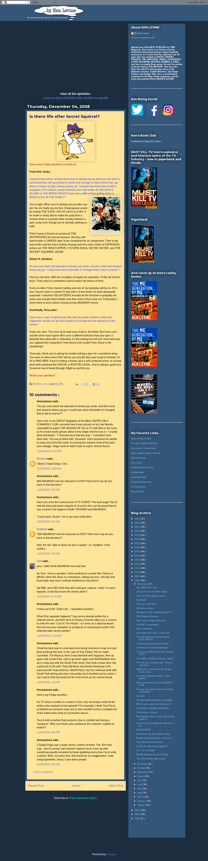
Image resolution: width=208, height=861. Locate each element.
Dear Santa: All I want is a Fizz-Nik (152, 633)
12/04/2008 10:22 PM (49, 451)
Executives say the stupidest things (153, 734)
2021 (137, 527)
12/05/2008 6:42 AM (48, 521)
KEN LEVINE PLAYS (141, 438)
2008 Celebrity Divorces (147, 616)
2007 (137, 810)
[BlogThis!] (86, 384)
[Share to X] (90, 384)
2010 (137, 572)
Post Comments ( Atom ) (83, 798)
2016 (137, 547)
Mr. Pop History (138, 487)
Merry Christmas (144, 628)
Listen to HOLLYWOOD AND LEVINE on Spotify (75, 98)
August (140, 776)
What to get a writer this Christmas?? (153, 704)
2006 (137, 814)
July (139, 780)
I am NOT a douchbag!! (147, 624)
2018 (137, 539)
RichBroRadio (137, 472)
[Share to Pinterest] (97, 384)
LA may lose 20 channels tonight (151, 591)
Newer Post (36, 785)
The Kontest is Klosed (146, 712)
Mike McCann (137, 491)
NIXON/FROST (143, 730)
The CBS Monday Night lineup (150, 758)
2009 (137, 576)
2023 (137, 518)
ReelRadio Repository (141, 482)
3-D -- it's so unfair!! (145, 750)
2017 (137, 543)
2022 (137, 523)
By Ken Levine (141, 33)
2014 (137, 555)
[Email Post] (76, 384)
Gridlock (42, 529)
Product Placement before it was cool (154, 738)
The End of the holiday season (150, 596)
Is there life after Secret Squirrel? (152, 746)
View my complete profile (143, 37)
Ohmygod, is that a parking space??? (154, 612)
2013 (137, 560)
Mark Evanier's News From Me (145, 453)
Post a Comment (43, 772)
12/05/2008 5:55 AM (48, 489)
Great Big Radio (138, 477)
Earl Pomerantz (138, 458)
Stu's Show (136, 463)
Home (76, 785)
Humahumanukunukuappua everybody (154, 700)
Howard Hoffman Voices (142, 467)
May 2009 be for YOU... (147, 587)
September (142, 772)
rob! (39, 561)
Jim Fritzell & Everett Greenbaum (152, 647)
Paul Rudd (141, 600)
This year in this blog (146, 604)
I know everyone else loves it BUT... (153, 643)
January (141, 805)
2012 (137, 564)
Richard (42, 458)
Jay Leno (140, 696)
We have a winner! (145, 608)
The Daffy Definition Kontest (149, 742)
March (140, 797)
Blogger (110, 854)
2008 (137, 580)
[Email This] (82, 384)
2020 (137, 531)
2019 (137, 535)
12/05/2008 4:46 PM (48, 732)
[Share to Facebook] (94, 384)
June (139, 784)
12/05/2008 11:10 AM (49, 596)
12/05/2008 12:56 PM (49, 635)
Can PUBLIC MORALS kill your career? (155, 658)
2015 (137, 551)
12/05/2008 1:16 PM (48, 682)
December (142, 584)
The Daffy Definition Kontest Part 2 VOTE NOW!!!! (152, 638)
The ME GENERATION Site (144, 443)
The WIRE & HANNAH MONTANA (152, 708)
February (141, 801)
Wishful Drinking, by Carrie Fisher (152, 754)
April (139, 792)
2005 (137, 818)
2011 (137, 568)
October (141, 768)
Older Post (115, 785)
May (139, 788)
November (142, 764)
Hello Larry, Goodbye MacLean (150, 620)
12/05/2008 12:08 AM (49, 468)
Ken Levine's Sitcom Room (144, 448)
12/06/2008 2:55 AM (48, 764)
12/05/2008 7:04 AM (48, 553)
